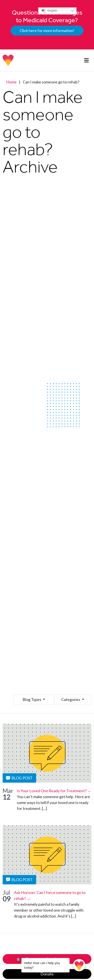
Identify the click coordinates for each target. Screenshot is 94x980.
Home (11, 82)
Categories (71, 699)
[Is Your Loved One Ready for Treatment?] (47, 753)
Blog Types (32, 699)
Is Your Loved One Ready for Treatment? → (54, 790)
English (52, 10)
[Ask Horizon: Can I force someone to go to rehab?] (47, 854)
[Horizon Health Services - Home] (8, 60)
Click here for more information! (47, 30)
